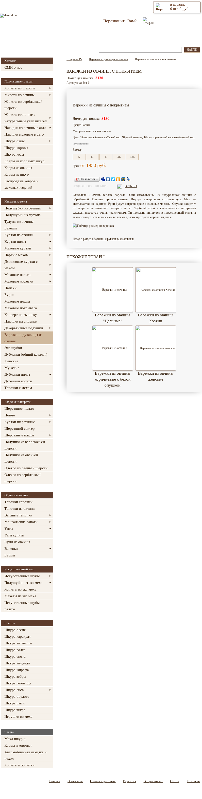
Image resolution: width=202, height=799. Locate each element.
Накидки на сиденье (20, 321)
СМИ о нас (13, 67)
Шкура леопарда (17, 683)
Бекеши (10, 228)
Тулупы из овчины (19, 222)
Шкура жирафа (16, 670)
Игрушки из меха (18, 716)
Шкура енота (15, 656)
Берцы (9, 555)
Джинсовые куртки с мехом (21, 265)
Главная (16, 37)
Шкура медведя (17, 663)
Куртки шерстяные (19, 422)
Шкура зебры (15, 676)
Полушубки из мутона (22, 215)
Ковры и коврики (18, 745)
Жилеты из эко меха (20, 589)
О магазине (42, 37)
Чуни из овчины (17, 542)
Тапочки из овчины (19, 509)
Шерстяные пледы (19, 435)
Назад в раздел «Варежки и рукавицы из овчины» (103, 239)
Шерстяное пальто (19, 408)
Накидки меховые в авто (24, 134)
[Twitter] (113, 179)
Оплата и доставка (74, 37)
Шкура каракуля (17, 636)
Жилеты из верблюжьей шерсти (23, 105)
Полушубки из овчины (22, 208)
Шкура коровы (16, 148)
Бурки (9, 295)
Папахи (10, 288)
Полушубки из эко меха (23, 583)
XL (119, 156)
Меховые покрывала (20, 308)
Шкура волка (14, 650)
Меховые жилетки (18, 281)
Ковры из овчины (18, 168)
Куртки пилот (15, 242)
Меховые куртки (17, 248)
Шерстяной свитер (19, 428)
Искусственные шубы (22, 576)
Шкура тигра (14, 710)
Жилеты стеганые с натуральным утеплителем (25, 118)
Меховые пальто (17, 275)
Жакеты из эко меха (20, 596)
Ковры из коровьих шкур (24, 161)
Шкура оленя (15, 630)
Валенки (11, 549)
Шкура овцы (14, 141)
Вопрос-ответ (134, 37)
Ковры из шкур (16, 174)
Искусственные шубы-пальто (22, 606)
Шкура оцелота (16, 696)
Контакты (184, 37)
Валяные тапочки (18, 515)
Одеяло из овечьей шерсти (26, 468)
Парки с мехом (16, 255)
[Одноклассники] (118, 179)
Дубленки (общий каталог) (25, 354)
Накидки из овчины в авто (25, 128)
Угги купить (14, 535)
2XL (132, 156)
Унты (8, 529)
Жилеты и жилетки (19, 765)
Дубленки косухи (18, 381)
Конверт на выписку (20, 315)
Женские (11, 361)
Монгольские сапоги (20, 522)
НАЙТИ (192, 49)
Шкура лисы (14, 690)
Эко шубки (13, 348)
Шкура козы (14, 154)
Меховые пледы (17, 301)
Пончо (9, 415)
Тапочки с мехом (18, 388)
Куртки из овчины (18, 235)
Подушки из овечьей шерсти (21, 458)
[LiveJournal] (128, 179)
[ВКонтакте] (108, 179)
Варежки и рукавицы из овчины (23, 338)
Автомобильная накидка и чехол (25, 755)
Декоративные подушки (23, 328)
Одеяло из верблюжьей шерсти (22, 478)
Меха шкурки (15, 739)
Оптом (160, 37)
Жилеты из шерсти (19, 88)
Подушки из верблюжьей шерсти (24, 445)
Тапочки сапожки (18, 502)
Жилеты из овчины (19, 95)
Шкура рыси (14, 703)
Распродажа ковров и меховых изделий (21, 184)
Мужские (11, 368)
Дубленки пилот (17, 374)
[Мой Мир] (123, 179)
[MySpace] (102, 179)
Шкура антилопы (18, 643)
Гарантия (105, 37)
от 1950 (88, 165)
